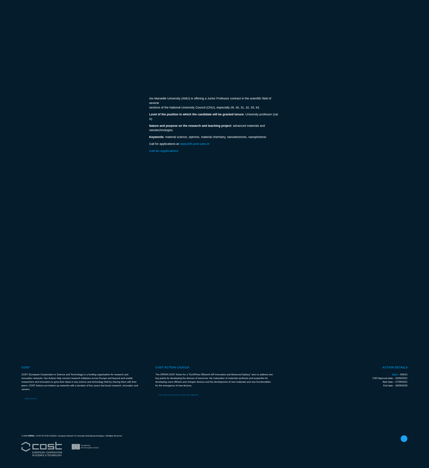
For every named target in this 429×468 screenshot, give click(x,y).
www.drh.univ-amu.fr (194, 144)
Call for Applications (163, 151)
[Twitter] (404, 438)
